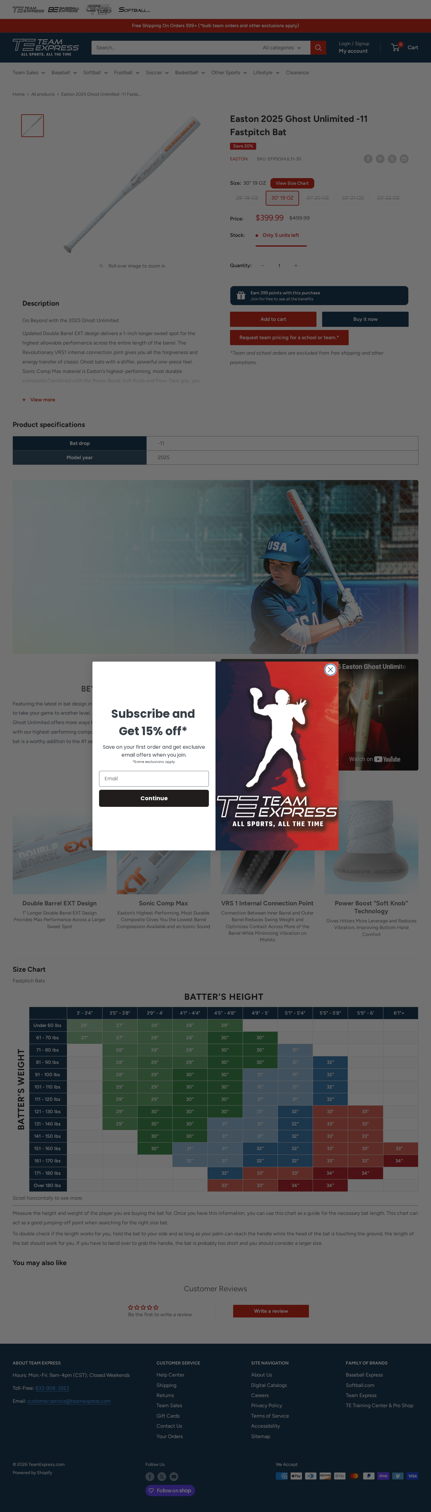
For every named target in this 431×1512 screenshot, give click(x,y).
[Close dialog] (330, 669)
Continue (154, 798)
